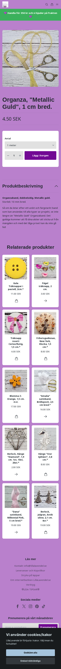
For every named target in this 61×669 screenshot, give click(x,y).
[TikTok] (43, 606)
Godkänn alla (30, 652)
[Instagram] (30, 606)
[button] (53, 59)
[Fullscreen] (30, 58)
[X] (24, 606)
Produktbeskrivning (22, 186)
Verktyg (30, 584)
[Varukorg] (52, 4)
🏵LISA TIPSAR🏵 (30, 589)
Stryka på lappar (30, 575)
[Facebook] (17, 606)
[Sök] (46, 4)
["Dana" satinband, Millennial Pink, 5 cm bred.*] (16, 532)
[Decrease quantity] (8, 155)
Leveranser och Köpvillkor (30, 570)
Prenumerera (48, 627)
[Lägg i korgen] (16, 301)
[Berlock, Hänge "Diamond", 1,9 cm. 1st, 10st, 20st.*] (16, 474)
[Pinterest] (37, 606)
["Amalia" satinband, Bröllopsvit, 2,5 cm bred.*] (45, 416)
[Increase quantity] (20, 155)
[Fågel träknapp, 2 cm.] (45, 301)
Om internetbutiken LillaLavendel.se (30, 579)
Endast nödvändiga (30, 661)
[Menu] (57, 4)
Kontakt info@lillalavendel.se (30, 565)
